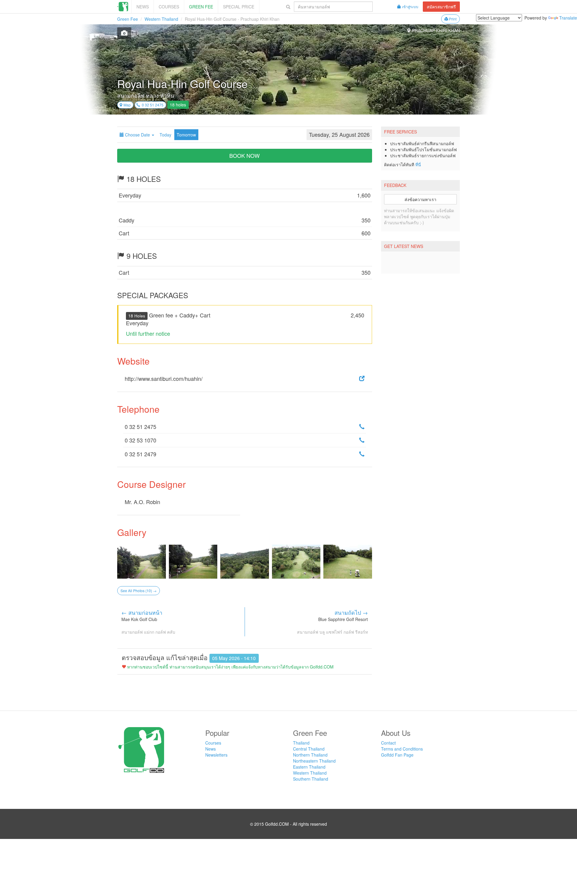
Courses (169, 7)
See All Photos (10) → (139, 590)
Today (165, 135)
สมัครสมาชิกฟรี (441, 7)
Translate (568, 18)
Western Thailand (161, 19)
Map (127, 104)
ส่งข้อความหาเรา (420, 199)
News (142, 7)
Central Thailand (309, 749)
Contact (388, 743)
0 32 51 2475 (151, 104)
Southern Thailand (310, 779)
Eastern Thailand (309, 767)
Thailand (301, 743)
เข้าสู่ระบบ (410, 6)
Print (452, 18)
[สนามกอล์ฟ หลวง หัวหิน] (141, 561)
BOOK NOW (244, 155)
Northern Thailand (310, 755)
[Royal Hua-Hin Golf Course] (124, 33)
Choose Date (137, 135)
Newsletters (216, 755)
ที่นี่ (418, 164)
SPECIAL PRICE (238, 7)
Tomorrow (186, 135)
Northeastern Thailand (314, 761)
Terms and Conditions (402, 749)
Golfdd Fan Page (397, 755)
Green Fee (201, 7)
